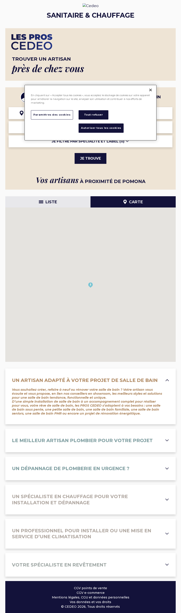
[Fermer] (150, 90)
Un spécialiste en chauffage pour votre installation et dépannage (70, 499)
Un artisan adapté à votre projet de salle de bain (85, 380)
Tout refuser (93, 114)
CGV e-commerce (91, 593)
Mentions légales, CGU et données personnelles (90, 597)
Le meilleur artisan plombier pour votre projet (82, 440)
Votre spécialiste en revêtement (59, 565)
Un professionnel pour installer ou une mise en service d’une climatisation (81, 533)
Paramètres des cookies (52, 114)
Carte (136, 202)
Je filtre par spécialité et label (88, 141)
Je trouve (90, 158)
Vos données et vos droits (90, 602)
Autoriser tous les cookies (101, 127)
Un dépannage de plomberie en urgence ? (70, 468)
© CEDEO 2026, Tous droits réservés (90, 607)
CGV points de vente (90, 588)
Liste (51, 202)
